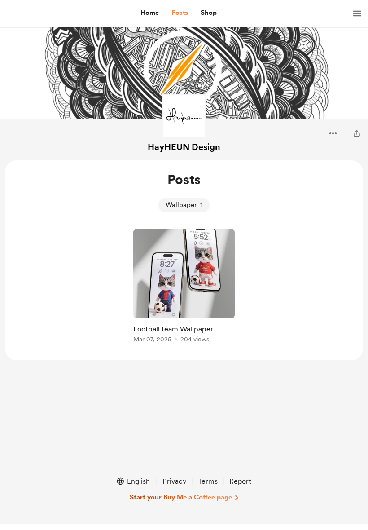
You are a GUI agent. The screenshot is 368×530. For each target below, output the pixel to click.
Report (240, 481)
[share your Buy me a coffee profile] (357, 133)
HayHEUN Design (184, 146)
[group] (184, 287)
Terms (208, 481)
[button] (150, 13)
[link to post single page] (184, 287)
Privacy (174, 481)
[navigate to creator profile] (184, 116)
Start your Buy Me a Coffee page (181, 497)
